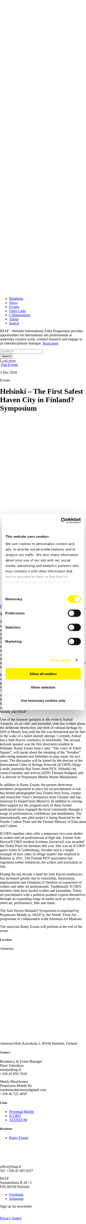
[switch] (74, 613)
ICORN (15, 1116)
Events (14, 307)
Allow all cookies (43, 674)
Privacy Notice (11, 1218)
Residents (16, 298)
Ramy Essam (18, 1138)
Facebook (16, 1194)
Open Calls (17, 311)
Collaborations (19, 315)
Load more (8, 361)
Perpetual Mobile (21, 1112)
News (13, 303)
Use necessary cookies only (43, 700)
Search (14, 323)
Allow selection (43, 687)
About (13, 319)
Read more (50, 343)
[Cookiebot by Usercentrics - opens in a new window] (61, 520)
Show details (60, 660)
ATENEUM (18, 1120)
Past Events (9, 365)
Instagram (16, 1199)
